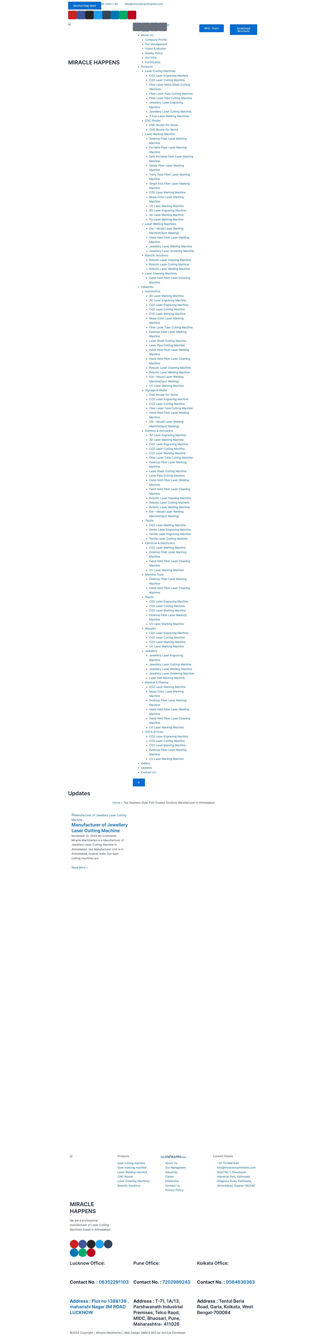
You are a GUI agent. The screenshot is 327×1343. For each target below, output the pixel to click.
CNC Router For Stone (163, 125)
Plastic (149, 597)
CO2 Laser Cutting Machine (167, 80)
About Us (147, 35)
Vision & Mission (155, 48)
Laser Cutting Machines (160, 71)
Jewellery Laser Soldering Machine (171, 251)
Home (116, 802)
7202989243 (176, 1282)
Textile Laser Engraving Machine (170, 534)
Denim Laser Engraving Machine (170, 529)
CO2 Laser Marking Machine (167, 192)
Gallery (145, 763)
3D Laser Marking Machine (166, 215)
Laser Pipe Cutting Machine (167, 345)
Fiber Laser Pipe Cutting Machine (170, 98)
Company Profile (156, 39)
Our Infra (150, 57)
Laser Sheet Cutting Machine (167, 340)
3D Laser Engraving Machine (167, 210)
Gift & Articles (154, 731)
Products (147, 66)
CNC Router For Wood (163, 129)
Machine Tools (154, 574)
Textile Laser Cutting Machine (168, 538)
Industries (147, 287)
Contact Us (148, 772)
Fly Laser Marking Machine (166, 219)
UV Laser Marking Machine (166, 206)
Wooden (150, 628)
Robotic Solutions (156, 255)
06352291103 (114, 1282)
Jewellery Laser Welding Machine (170, 246)
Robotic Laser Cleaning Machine (170, 260)
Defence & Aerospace (159, 430)
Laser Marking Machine (160, 134)
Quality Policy (154, 53)
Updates (146, 767)
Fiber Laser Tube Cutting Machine (171, 93)
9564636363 (240, 1282)
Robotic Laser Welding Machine (169, 268)
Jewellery (151, 651)
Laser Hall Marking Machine (167, 678)
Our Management (156, 44)
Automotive (152, 291)
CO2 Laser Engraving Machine (168, 75)
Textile (149, 520)
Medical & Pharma (156, 682)
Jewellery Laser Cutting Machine (170, 111)
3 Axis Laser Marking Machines (169, 116)
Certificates (152, 62)
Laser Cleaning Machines (161, 273)
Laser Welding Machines (160, 224)
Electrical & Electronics (160, 543)
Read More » (80, 867)
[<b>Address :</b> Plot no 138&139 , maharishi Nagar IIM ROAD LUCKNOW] (74, 1292)
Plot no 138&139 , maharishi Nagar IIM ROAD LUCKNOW (99, 1306)
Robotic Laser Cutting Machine (169, 264)
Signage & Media (156, 390)
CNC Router (153, 120)
